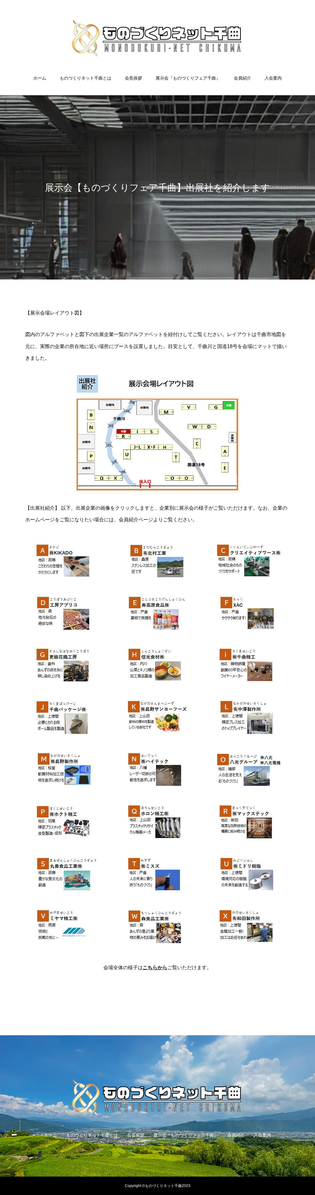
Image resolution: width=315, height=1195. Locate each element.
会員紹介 (242, 78)
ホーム (39, 78)
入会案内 (273, 78)
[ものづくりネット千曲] (157, 38)
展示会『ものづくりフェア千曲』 (188, 78)
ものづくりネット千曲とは (85, 78)
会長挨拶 (133, 78)
